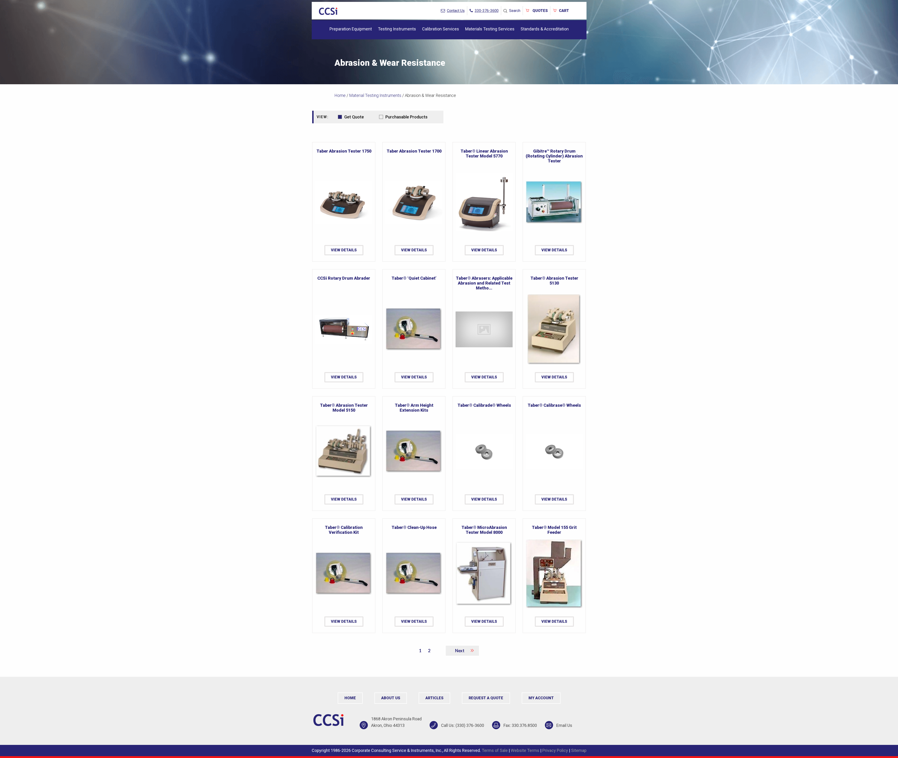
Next (459, 650)
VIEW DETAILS (344, 250)
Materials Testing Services (489, 28)
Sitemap (579, 750)
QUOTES (540, 10)
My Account (541, 698)
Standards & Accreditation (545, 28)
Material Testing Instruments (375, 95)
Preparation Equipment (351, 28)
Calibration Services (440, 28)
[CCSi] (328, 10)
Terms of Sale (495, 750)
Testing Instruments (397, 28)
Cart (564, 10)
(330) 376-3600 (470, 725)
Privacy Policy (555, 750)
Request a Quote (486, 698)
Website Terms (525, 750)
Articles (434, 698)
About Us (390, 698)
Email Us (564, 725)
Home (340, 95)
